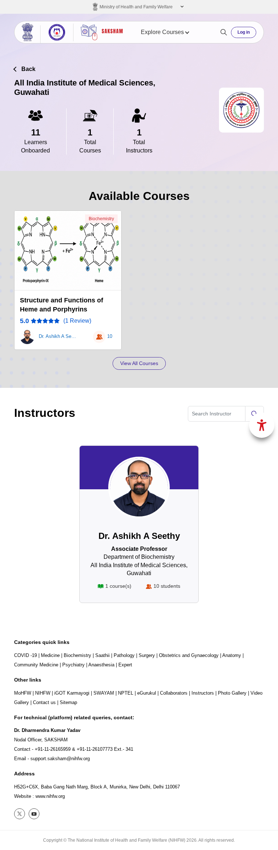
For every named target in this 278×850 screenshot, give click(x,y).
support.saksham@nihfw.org (60, 758)
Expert (125, 664)
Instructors (202, 693)
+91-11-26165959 (53, 749)
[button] (181, 7)
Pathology (124, 655)
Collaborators (174, 693)
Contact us (44, 702)
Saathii (102, 655)
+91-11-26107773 (95, 749)
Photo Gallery (232, 693)
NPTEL (125, 693)
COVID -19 (25, 655)
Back (28, 69)
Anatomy (231, 655)
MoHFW (22, 693)
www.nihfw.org (50, 796)
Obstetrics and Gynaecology (189, 655)
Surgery (147, 655)
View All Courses (139, 363)
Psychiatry (73, 664)
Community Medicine (36, 664)
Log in (243, 32)
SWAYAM (103, 693)
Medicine (50, 655)
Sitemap (68, 702)
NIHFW (42, 693)
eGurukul (146, 693)
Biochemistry (101, 218)
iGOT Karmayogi (71, 693)
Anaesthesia (101, 664)
